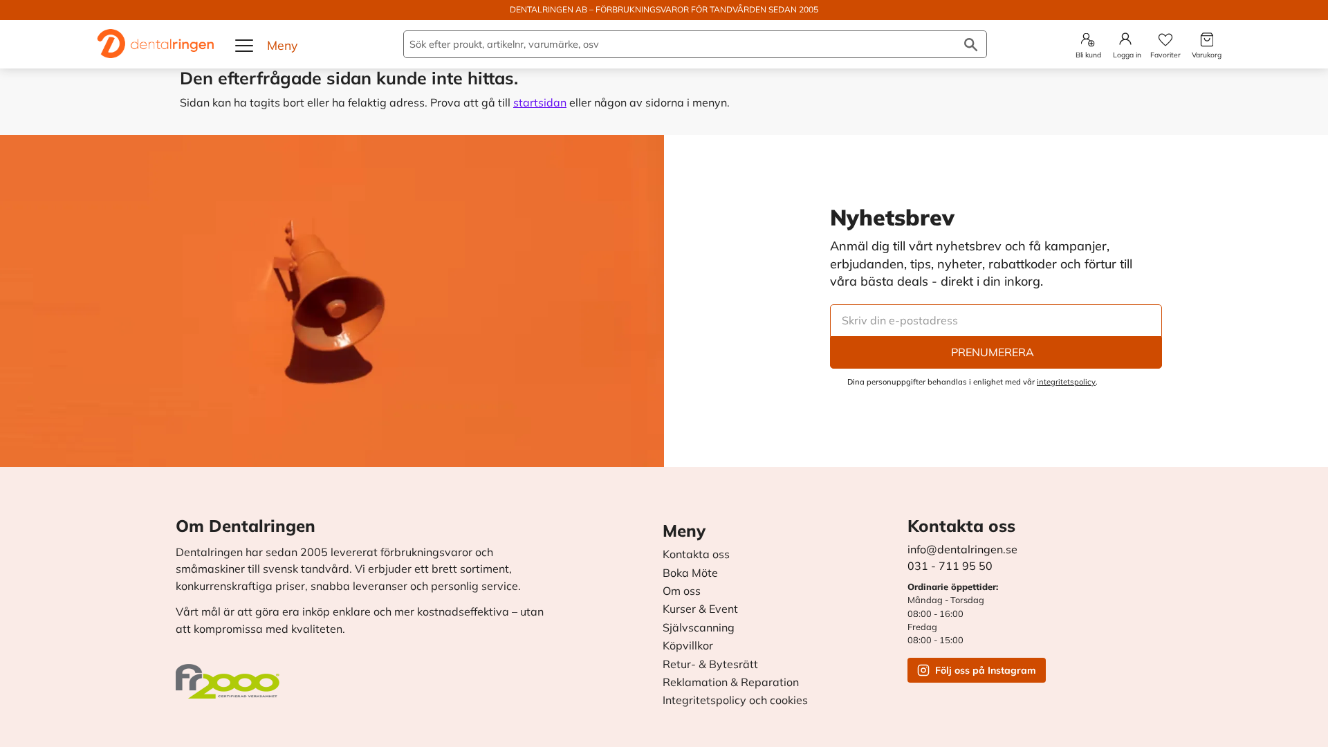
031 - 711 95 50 (950, 566)
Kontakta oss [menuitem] (696, 554)
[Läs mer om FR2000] (231, 674)
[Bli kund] (1087, 39)
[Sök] (970, 44)
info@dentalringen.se (962, 549)
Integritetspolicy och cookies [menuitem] (735, 700)
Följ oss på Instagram (985, 670)
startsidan (539, 102)
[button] (244, 45)
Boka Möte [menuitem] (690, 573)
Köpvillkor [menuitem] (688, 646)
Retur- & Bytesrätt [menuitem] (710, 664)
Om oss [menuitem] (682, 591)
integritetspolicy (1066, 382)
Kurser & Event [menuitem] (700, 609)
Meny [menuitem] (684, 531)
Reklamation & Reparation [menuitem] (731, 682)
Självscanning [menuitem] (699, 628)
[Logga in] (1125, 38)
